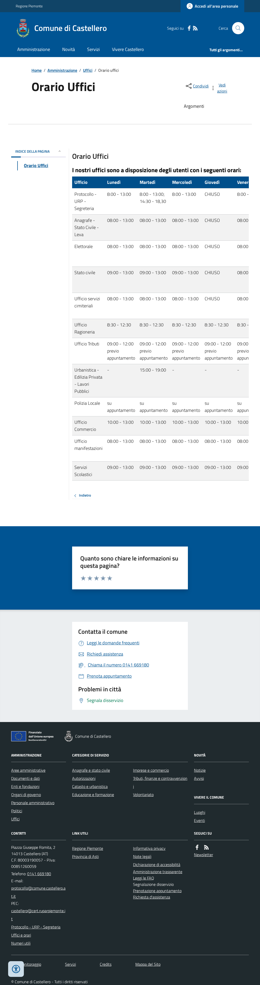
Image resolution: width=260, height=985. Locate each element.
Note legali (142, 856)
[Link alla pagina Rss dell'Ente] (206, 847)
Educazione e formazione (93, 794)
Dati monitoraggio (26, 964)
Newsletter (203, 855)
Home (36, 70)
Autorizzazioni (83, 778)
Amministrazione (33, 49)
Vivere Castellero (128, 49)
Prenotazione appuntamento (157, 891)
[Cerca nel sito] (236, 28)
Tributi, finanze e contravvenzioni (160, 782)
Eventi (199, 820)
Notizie (200, 770)
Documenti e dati (25, 778)
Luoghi (199, 812)
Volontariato (143, 794)
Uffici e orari (21, 935)
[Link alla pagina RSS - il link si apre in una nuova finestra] (195, 28)
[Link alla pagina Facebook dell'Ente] (197, 847)
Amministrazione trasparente (157, 872)
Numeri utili (20, 943)
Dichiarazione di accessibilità (156, 864)
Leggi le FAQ (143, 878)
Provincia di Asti (85, 856)
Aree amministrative (28, 770)
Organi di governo (26, 794)
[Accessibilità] (16, 969)
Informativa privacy (149, 848)
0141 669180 (39, 874)
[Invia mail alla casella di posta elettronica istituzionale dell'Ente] (38, 892)
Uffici (87, 70)
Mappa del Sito (147, 964)
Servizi (93, 49)
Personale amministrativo (32, 803)
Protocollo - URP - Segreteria (35, 927)
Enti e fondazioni (25, 786)
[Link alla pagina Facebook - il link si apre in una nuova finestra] (189, 28)
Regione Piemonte (29, 6)
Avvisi (199, 778)
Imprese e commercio (151, 770)
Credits (105, 964)
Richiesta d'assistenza (151, 897)
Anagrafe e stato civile (91, 770)
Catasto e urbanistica (90, 786)
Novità (68, 49)
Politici (16, 811)
